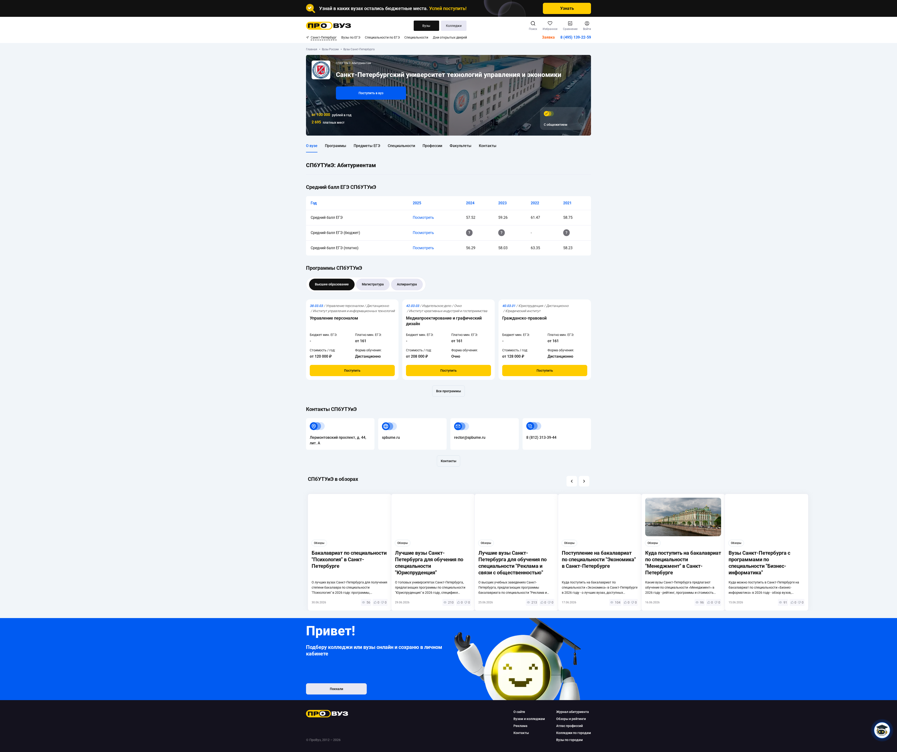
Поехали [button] (336, 689)
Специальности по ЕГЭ (382, 37)
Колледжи (454, 26)
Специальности (416, 37)
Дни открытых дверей (450, 37)
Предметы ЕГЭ (367, 146)
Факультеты (460, 146)
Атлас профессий (569, 726)
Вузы (426, 26)
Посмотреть (423, 217)
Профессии (432, 146)
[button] (571, 481)
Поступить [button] (352, 370)
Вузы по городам (569, 740)
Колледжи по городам (573, 733)
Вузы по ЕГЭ (350, 37)
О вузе (311, 146)
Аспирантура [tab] (407, 284)
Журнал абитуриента (572, 712)
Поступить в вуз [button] (371, 93)
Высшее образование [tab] (332, 284)
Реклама (520, 726)
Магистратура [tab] (373, 284)
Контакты (487, 146)
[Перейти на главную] (328, 26)
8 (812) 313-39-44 (538, 421)
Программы (335, 146)
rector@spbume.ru (466, 421)
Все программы (448, 391)
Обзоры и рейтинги (571, 719)
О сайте (519, 712)
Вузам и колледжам (529, 719)
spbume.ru (387, 421)
